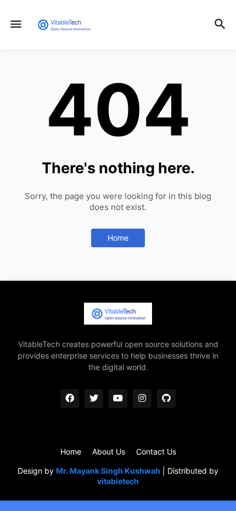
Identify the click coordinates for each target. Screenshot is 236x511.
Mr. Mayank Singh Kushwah (108, 470)
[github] (166, 398)
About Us (108, 451)
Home (118, 237)
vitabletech (118, 481)
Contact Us (156, 451)
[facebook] (69, 398)
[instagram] (142, 398)
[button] (15, 24)
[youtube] (118, 398)
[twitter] (94, 398)
